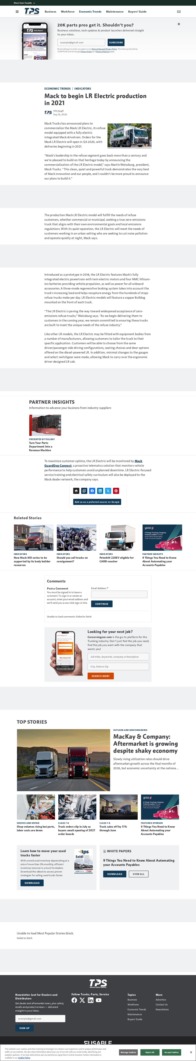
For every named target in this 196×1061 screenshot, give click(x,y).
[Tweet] (108, 491)
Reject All (149, 1052)
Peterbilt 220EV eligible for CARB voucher (117, 559)
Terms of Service (102, 51)
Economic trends (57, 88)
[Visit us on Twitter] (82, 999)
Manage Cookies (128, 1052)
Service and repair (28, 823)
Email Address (99, 588)
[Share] (92, 491)
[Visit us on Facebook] (74, 999)
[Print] (76, 491)
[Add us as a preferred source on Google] (84, 491)
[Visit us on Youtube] (98, 999)
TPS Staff (58, 111)
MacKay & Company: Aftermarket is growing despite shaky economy (145, 743)
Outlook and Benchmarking (130, 730)
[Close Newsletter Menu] (179, 24)
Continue (101, 603)
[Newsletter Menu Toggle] (179, 11)
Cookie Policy (24, 1058)
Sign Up (24, 1028)
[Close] (191, 1052)
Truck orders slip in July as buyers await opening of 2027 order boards (76, 830)
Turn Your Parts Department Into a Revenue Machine (40, 446)
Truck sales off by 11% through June (113, 828)
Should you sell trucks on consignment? (72, 559)
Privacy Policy (86, 51)
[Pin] (116, 491)
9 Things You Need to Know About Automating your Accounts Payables (159, 561)
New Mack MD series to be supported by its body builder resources (32, 561)
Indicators (82, 88)
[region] (98, 1052)
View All (138, 874)
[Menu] (17, 11)
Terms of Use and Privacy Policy (104, 49)
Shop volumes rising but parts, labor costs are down (36, 828)
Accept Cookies (171, 1052)
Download (32, 882)
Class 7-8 (63, 823)
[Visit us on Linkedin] (90, 999)
